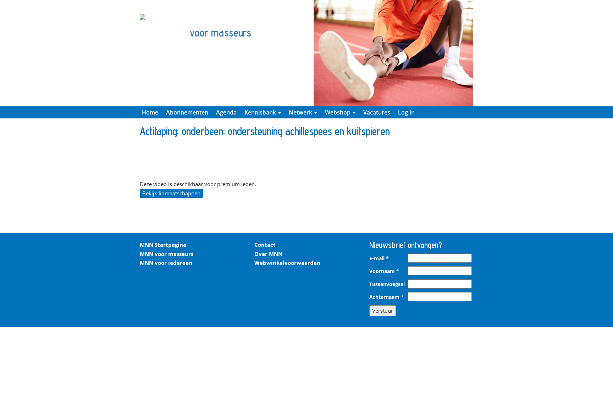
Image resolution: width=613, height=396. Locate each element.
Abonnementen (187, 112)
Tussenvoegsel (387, 284)
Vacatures (376, 112)
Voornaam (384, 271)
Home (150, 112)
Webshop (338, 112)
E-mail (379, 258)
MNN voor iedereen (166, 262)
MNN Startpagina (163, 244)
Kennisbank (260, 112)
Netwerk (301, 112)
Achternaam (386, 297)
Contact (265, 244)
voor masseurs (220, 32)
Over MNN (268, 253)
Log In (406, 112)
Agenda (226, 112)
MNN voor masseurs (166, 253)
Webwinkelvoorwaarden (287, 262)
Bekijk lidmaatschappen (171, 193)
